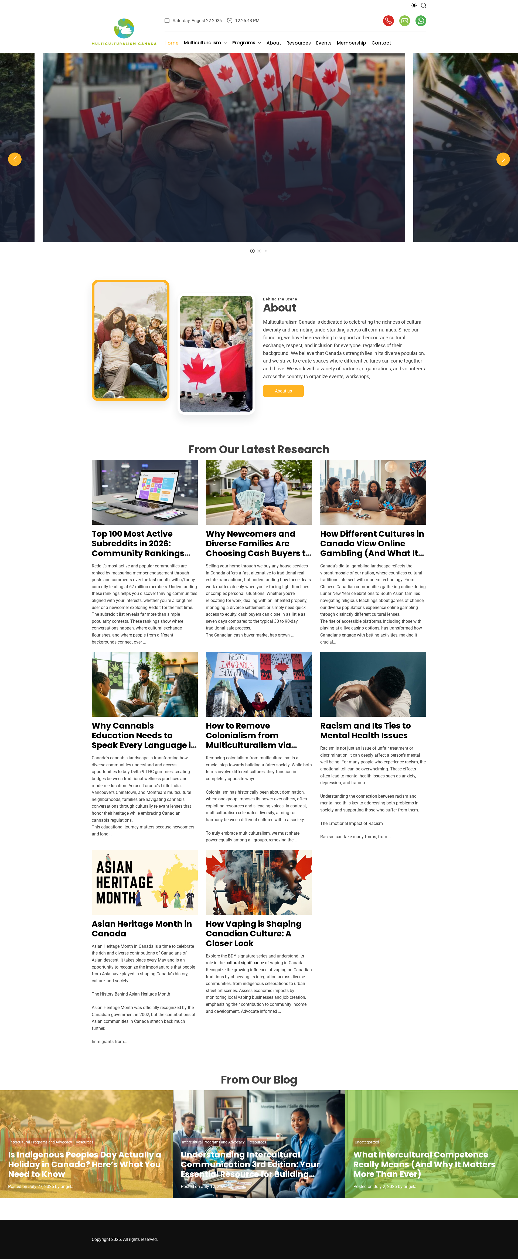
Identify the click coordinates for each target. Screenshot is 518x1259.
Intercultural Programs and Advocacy (40, 1142)
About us (283, 391)
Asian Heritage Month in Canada (142, 928)
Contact (381, 43)
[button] (15, 159)
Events (324, 43)
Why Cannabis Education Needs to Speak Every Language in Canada (144, 740)
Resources (299, 43)
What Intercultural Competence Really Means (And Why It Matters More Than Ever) (424, 1164)
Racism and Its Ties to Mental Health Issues (365, 730)
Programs (243, 42)
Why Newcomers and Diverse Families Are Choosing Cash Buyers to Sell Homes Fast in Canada (258, 553)
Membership (351, 43)
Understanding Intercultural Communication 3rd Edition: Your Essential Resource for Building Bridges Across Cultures (250, 1169)
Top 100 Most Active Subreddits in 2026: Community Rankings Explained (138, 548)
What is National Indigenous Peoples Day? (259, 197)
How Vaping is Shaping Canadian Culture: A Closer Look (254, 933)
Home (172, 43)
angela (285, 237)
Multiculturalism (202, 42)
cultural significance (245, 962)
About (274, 43)
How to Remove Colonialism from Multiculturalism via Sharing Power (248, 740)
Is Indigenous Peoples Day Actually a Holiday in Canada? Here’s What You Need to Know (84, 1164)
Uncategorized (367, 1142)
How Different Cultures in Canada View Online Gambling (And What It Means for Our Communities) (372, 553)
